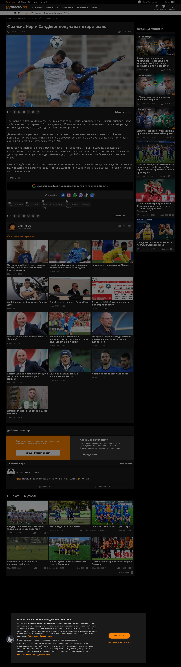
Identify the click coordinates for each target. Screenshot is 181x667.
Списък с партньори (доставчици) (33, 654)
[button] (10, 639)
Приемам (119, 635)
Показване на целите (119, 642)
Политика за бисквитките (40, 636)
